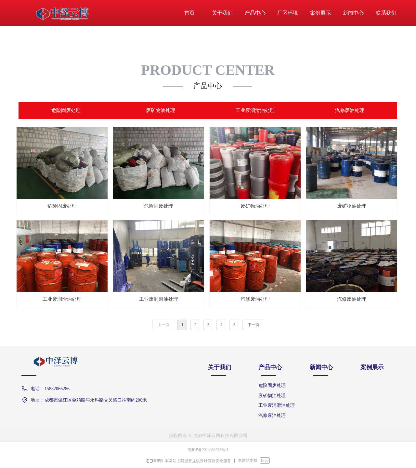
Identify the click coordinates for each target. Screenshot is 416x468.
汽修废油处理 (349, 110)
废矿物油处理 (160, 110)
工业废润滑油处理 (255, 110)
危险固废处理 (66, 110)
